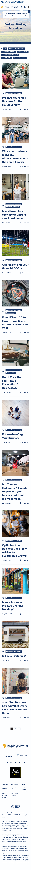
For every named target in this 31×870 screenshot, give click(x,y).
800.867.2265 (9, 756)
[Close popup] (29, 11)
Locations (13, 795)
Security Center (14, 793)
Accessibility (24, 791)
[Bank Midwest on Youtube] (23, 763)
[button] (25, 7)
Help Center (14, 790)
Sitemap (24, 789)
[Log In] (21, 7)
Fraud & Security (23, 51)
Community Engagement (8, 51)
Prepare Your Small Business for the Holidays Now (14, 101)
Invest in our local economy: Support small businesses (14, 215)
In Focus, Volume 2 (14, 656)
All (5, 48)
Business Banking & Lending (16, 48)
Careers (3, 793)
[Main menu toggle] (28, 7)
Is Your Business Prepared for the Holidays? (12, 606)
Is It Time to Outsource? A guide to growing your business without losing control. (14, 491)
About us (5, 784)
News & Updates (6, 57)
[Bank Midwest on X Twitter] (15, 763)
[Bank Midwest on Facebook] (7, 763)
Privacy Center (25, 787)
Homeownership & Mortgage (10, 54)
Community (4, 790)
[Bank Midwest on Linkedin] (19, 763)
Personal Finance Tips (20, 57)
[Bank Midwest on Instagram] (11, 763)
